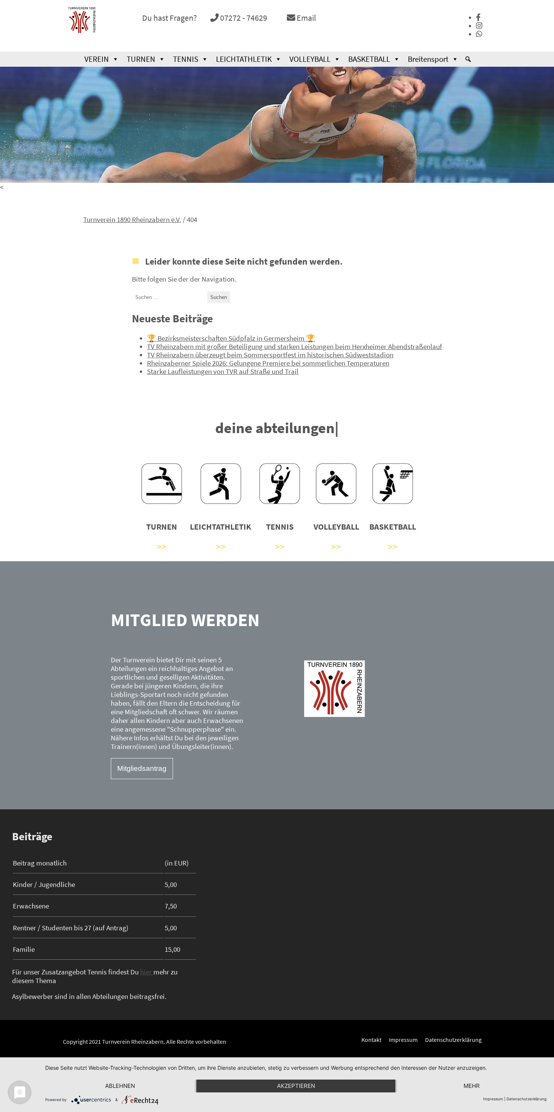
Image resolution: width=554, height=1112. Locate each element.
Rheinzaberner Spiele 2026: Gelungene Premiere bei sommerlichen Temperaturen (268, 363)
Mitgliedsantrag (142, 768)
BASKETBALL (369, 59)
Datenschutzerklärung (453, 1039)
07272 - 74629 (243, 17)
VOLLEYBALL (310, 59)
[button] (468, 59)
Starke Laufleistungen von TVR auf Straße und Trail (222, 371)
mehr (472, 1085)
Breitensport (428, 59)
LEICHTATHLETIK (244, 59)
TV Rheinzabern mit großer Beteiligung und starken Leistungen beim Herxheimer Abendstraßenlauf (294, 346)
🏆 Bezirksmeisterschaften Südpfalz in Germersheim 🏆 (231, 337)
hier (146, 971)
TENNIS (185, 59)
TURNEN (141, 59)
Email (305, 17)
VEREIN (96, 59)
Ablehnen (120, 1085)
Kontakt (371, 1039)
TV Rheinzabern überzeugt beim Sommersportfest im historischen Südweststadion (270, 354)
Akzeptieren (296, 1085)
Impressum (403, 1039)
